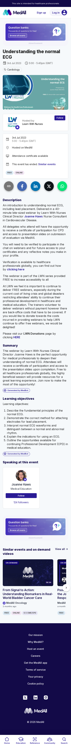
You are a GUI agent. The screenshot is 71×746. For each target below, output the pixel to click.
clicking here (15, 269)
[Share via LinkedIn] (35, 186)
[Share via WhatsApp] (62, 186)
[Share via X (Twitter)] (49, 186)
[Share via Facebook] (22, 186)
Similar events (47, 164)
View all (61, 549)
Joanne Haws (33, 216)
